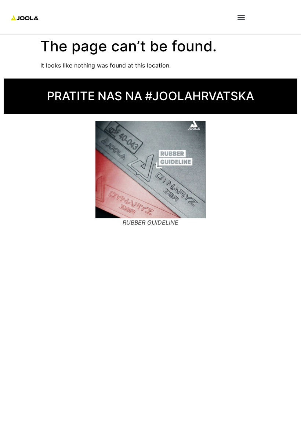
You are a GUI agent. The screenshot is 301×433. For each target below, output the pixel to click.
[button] (241, 17)
